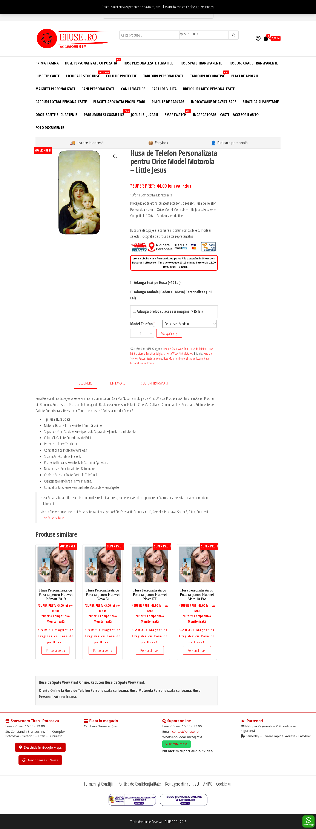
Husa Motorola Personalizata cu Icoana (183, 358)
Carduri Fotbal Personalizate (61, 101)
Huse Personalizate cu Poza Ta (92, 62)
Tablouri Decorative (209, 74)
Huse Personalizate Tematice (148, 63)
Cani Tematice (133, 88)
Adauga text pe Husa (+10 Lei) (157, 282)
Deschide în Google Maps (43, 747)
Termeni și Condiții (98, 783)
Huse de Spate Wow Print (176, 349)
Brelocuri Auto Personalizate (209, 88)
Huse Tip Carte (47, 75)
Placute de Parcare (168, 101)
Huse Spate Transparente (200, 63)
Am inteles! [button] (207, 6)
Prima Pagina (47, 63)
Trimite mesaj (178, 744)
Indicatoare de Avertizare (213, 101)
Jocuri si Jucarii (144, 114)
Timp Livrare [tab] (116, 383)
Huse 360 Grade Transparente (253, 63)
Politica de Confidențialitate (139, 783)
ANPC (207, 783)
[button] (115, 156)
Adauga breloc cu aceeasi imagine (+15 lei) (169, 311)
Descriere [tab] (85, 383)
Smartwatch (177, 113)
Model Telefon (141, 323)
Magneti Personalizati (55, 88)
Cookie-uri (192, 6)
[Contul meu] (258, 38)
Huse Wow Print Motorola (180, 353)
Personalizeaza (55, 650)
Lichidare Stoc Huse (84, 74)
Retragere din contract (182, 783)
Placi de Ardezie (245, 75)
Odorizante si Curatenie (56, 114)
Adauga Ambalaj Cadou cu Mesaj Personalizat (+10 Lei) (171, 295)
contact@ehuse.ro (185, 731)
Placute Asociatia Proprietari (119, 101)
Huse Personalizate (52, 517)
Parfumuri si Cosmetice (106, 113)
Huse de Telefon (198, 349)
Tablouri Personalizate (163, 75)
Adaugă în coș (169, 333)
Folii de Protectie (121, 75)
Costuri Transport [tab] (154, 383)
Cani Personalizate (98, 88)
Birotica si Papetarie (261, 101)
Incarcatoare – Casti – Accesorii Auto (226, 114)
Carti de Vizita (164, 88)
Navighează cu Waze (43, 760)
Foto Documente (49, 127)
